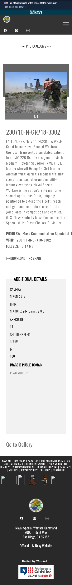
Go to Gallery (19, 444)
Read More (18, 373)
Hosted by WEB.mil (34, 560)
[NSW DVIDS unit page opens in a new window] (28, 30)
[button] (16, 7)
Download (17, 258)
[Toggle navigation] (66, 24)
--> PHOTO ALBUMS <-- (36, 46)
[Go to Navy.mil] (36, 12)
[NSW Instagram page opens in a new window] (16, 30)
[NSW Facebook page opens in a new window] (5, 30)
